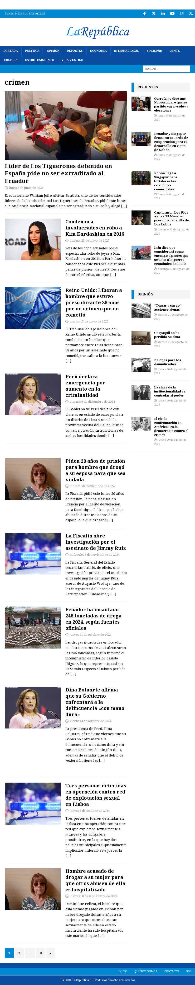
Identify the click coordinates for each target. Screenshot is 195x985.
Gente (175, 50)
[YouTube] (172, 13)
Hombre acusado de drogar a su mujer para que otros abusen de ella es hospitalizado (95, 880)
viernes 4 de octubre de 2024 (90, 721)
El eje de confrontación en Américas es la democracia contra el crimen (171, 426)
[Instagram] (181, 13)
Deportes (75, 50)
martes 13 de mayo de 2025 (89, 321)
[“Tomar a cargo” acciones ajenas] (141, 310)
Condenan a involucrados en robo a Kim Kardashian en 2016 (94, 227)
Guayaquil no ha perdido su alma (167, 335)
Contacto (171, 971)
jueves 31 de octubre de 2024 (90, 634)
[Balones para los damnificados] (141, 365)
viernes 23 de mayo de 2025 (89, 240)
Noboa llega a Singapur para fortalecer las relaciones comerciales (165, 181)
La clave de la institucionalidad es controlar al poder (169, 391)
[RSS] (191, 13)
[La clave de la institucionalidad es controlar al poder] (141, 392)
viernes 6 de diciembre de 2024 (92, 401)
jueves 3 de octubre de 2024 (90, 810)
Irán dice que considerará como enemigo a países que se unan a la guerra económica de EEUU (171, 255)
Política (32, 50)
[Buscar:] (166, 69)
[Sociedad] (33, 479)
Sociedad (154, 50)
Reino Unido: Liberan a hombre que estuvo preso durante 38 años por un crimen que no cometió (93, 302)
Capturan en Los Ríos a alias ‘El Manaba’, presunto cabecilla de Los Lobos (171, 218)
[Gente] (33, 239)
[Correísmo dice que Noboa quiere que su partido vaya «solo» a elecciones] (141, 104)
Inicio (122, 971)
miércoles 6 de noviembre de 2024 (95, 554)
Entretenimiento (39, 60)
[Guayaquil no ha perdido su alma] (141, 338)
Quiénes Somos (145, 971)
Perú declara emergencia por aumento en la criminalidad (85, 385)
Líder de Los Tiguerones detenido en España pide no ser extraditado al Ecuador (58, 173)
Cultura (11, 60)
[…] (124, 206)
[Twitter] (154, 13)
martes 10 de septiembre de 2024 (93, 896)
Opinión (53, 50)
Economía (98, 50)
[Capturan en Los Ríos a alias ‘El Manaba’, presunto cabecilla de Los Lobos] (141, 217)
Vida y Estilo (72, 60)
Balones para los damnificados (167, 362)
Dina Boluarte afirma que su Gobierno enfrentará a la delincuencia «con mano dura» (94, 702)
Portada (11, 50)
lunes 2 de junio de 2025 (26, 188)
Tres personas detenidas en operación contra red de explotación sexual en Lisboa (95, 794)
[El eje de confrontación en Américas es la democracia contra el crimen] (141, 424)
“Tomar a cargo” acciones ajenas (167, 307)
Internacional (126, 50)
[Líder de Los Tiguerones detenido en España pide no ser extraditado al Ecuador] (66, 125)
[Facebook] (144, 13)
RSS (188, 971)
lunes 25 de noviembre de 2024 (92, 486)
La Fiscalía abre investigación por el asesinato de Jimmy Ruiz (95, 541)
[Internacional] (33, 308)
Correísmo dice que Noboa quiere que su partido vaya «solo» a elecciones (171, 104)
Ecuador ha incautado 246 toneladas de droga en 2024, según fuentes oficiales (93, 618)
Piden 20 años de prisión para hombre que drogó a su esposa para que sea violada (95, 470)
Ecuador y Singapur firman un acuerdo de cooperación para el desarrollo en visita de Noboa (171, 141)
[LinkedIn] (163, 13)
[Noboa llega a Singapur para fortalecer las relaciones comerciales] (141, 178)
